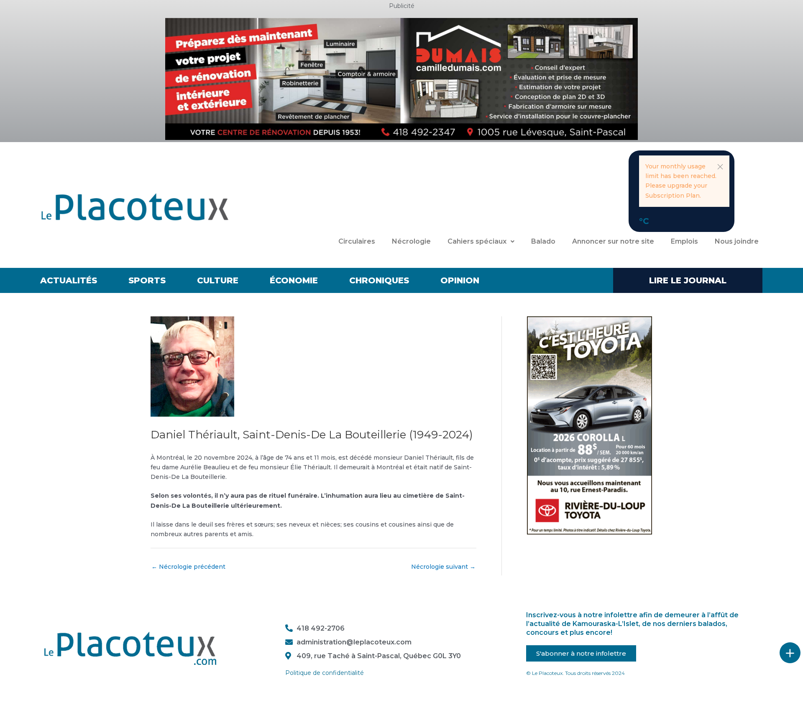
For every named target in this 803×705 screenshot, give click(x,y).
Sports (147, 280)
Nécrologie (411, 241)
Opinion (459, 280)
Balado (543, 241)
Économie (294, 280)
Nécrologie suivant (443, 566)
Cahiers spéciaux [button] (477, 241)
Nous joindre (737, 241)
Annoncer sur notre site (613, 241)
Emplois (684, 241)
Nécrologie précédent (188, 566)
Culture (217, 280)
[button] (720, 167)
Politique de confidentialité (324, 673)
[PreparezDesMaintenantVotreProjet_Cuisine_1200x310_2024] (401, 78)
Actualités (68, 280)
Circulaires (356, 241)
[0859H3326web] (589, 424)
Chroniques (379, 280)
